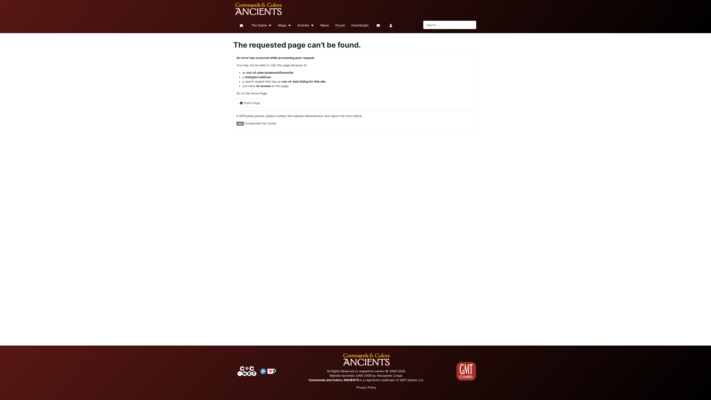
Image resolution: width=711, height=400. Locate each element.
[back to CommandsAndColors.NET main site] (247, 371)
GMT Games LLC (411, 380)
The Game (259, 25)
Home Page (251, 103)
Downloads (360, 25)
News (324, 25)
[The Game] (269, 25)
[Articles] (311, 25)
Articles (303, 25)
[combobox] (449, 25)
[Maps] (288, 25)
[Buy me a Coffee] (271, 371)
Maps (282, 25)
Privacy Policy (366, 387)
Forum (340, 25)
